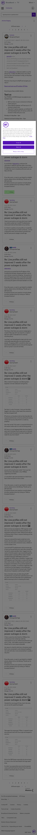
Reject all (18, 147)
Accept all (18, 142)
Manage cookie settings (18, 151)
